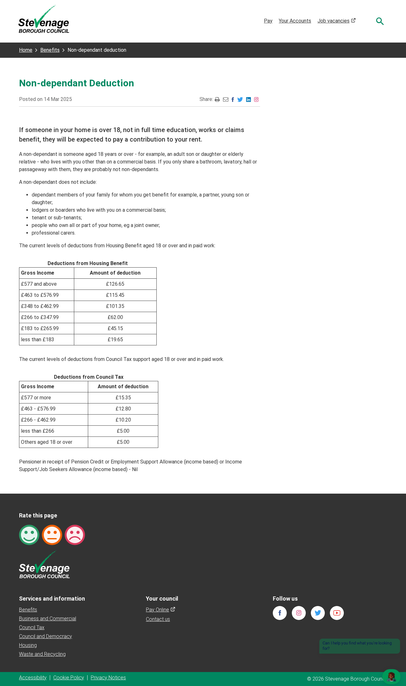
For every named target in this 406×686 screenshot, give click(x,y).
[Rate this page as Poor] (75, 534)
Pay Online (160, 610)
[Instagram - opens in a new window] (256, 99)
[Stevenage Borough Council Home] (44, 564)
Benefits (50, 50)
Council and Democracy (45, 636)
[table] (88, 302)
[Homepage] (43, 19)
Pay (268, 21)
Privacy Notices (108, 678)
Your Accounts (295, 21)
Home (25, 50)
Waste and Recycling (42, 654)
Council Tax (31, 627)
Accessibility (33, 678)
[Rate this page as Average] (52, 534)
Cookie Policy (68, 678)
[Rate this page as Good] (29, 534)
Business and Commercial (47, 619)
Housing (28, 645)
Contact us (158, 619)
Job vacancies (337, 21)
